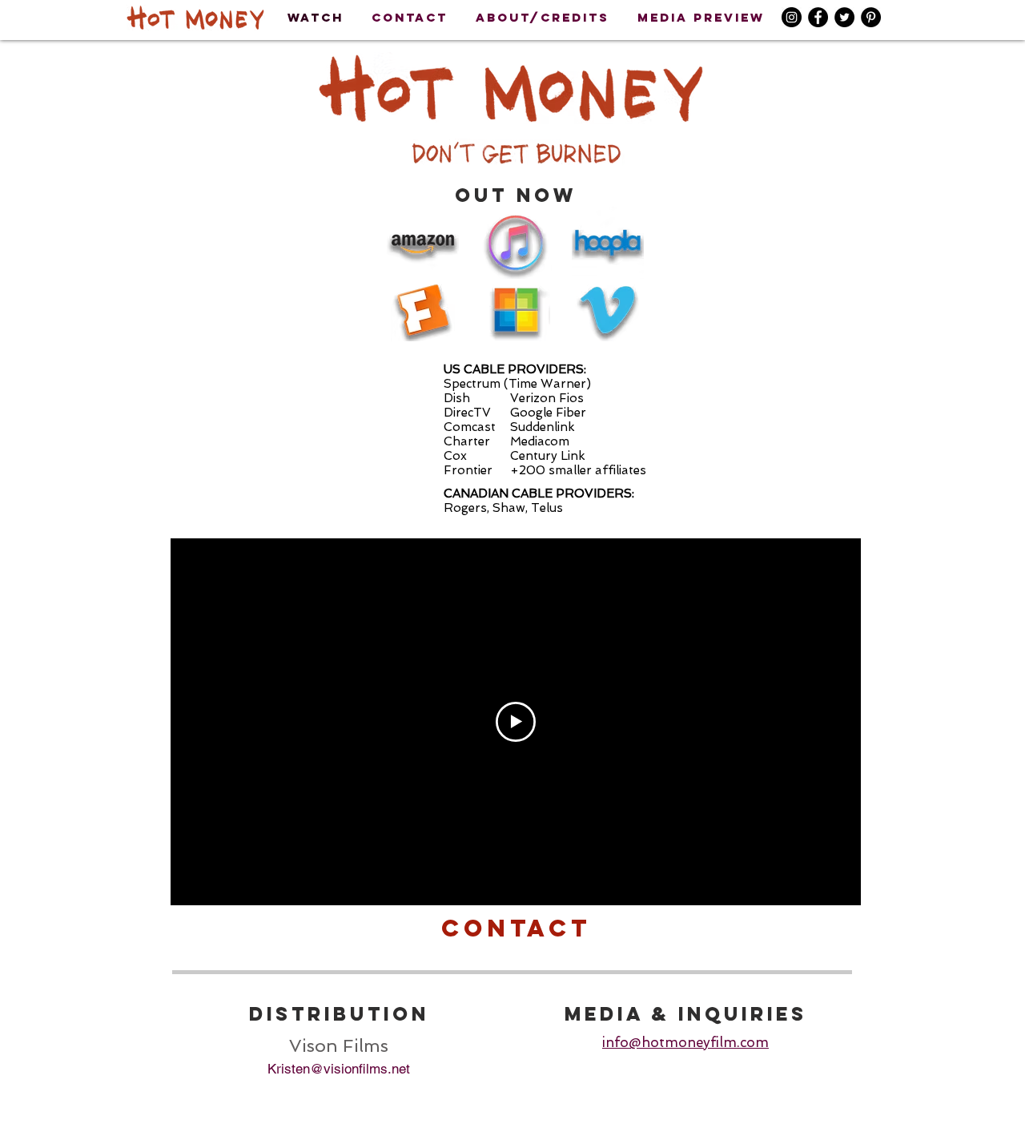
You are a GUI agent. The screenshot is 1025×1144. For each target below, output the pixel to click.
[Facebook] (818, 17)
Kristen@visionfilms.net (338, 1069)
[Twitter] (844, 17)
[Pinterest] (871, 17)
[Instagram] (792, 17)
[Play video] (516, 722)
